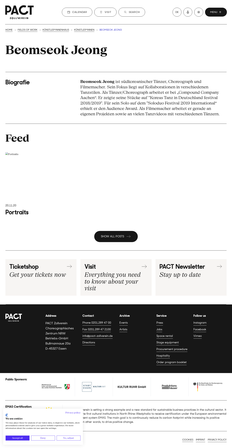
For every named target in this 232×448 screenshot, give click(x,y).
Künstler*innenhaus (56, 29)
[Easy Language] (187, 12)
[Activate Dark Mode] (198, 12)
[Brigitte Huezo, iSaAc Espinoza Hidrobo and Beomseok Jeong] (41, 184)
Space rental (164, 336)
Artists (123, 329)
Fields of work (27, 29)
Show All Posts (112, 236)
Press (159, 322)
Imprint (200, 439)
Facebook (199, 329)
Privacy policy (217, 439)
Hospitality (163, 355)
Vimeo (197, 336)
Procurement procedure (171, 349)
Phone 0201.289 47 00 (96, 322)
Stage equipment (167, 342)
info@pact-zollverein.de (97, 336)
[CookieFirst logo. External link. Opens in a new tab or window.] (7, 415)
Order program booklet (171, 362)
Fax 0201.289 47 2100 (96, 329)
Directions (88, 342)
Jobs (159, 329)
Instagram (199, 322)
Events (123, 322)
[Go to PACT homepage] (19, 12)
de (177, 12)
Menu (213, 12)
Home (9, 29)
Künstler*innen (84, 29)
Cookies (187, 439)
